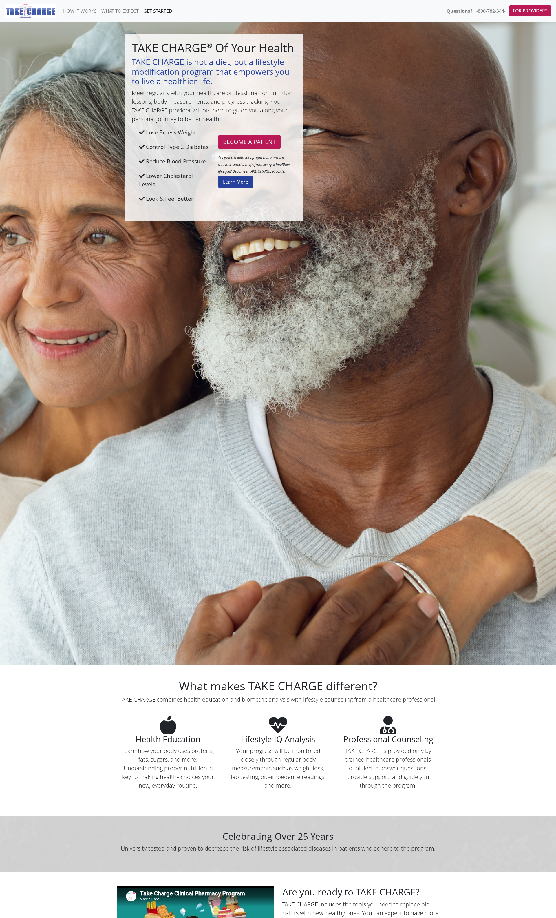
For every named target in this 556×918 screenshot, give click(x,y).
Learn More (235, 182)
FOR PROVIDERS (530, 11)
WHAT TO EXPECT (120, 11)
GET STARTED (157, 11)
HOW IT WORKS (80, 11)
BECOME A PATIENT (249, 142)
